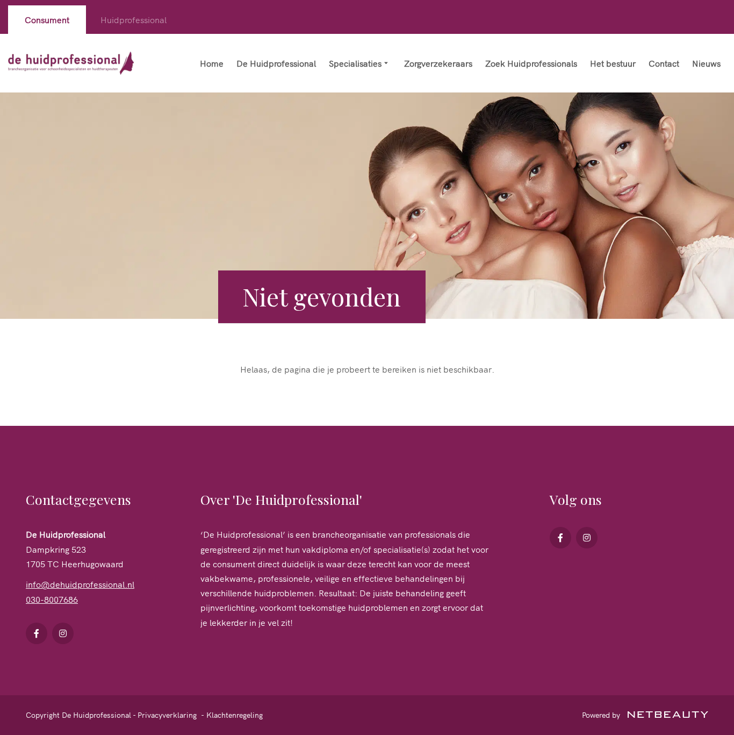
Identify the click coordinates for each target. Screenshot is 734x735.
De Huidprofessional (276, 63)
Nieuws (706, 63)
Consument (47, 19)
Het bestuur (613, 63)
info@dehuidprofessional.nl (80, 584)
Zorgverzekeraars (438, 63)
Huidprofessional (133, 19)
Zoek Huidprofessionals (531, 63)
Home (212, 63)
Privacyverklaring (167, 714)
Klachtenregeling (234, 714)
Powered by (602, 714)
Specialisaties (355, 63)
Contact (664, 63)
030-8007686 (52, 599)
